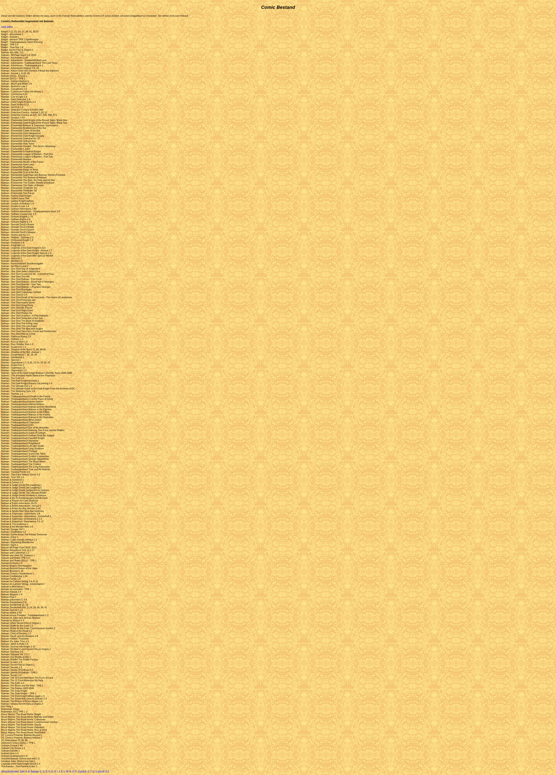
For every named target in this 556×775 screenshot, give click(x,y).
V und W (99, 771)
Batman (35, 771)
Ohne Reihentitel (10, 771)
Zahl (22, 771)
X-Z (107, 771)
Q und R (82, 771)
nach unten (7, 26)
